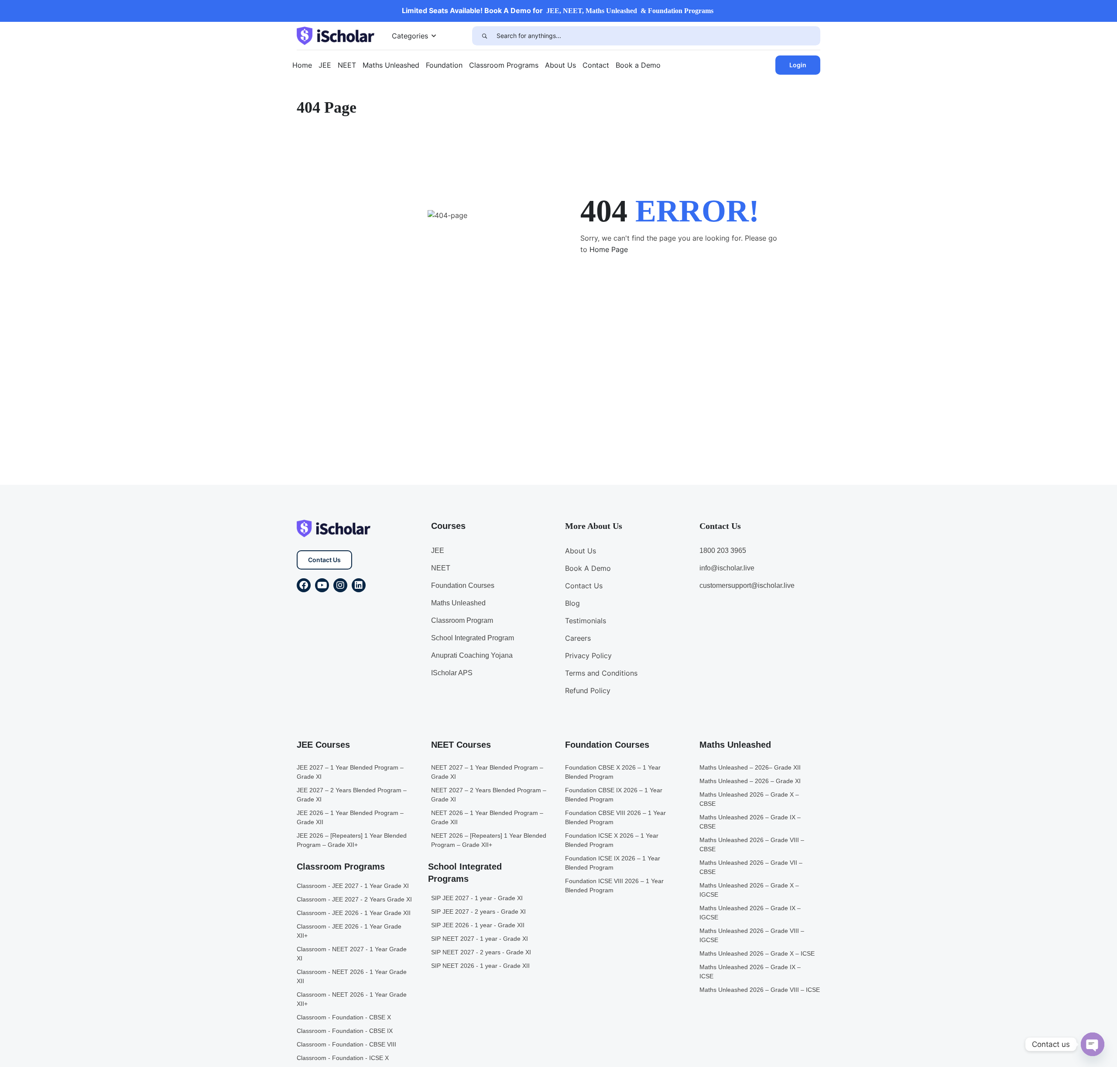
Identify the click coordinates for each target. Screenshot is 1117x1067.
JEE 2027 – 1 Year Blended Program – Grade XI (350, 772)
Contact (595, 65)
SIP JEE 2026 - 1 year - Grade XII (477, 925)
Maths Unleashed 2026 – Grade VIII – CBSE (751, 844)
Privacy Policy (588, 655)
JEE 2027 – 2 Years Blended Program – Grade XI (352, 795)
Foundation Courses (462, 585)
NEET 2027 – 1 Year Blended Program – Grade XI (487, 772)
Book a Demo (638, 65)
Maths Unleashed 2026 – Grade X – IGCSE (749, 890)
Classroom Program (462, 620)
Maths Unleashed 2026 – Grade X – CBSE (749, 799)
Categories (410, 35)
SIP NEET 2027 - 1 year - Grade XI (479, 938)
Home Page (608, 249)
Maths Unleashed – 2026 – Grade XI (750, 780)
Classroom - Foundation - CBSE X (344, 1017)
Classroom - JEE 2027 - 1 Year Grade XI (353, 885)
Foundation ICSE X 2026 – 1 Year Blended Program (611, 840)
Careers (578, 638)
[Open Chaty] (1092, 1044)
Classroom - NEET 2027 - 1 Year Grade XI (352, 954)
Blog (572, 603)
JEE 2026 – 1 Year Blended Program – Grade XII (350, 817)
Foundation (444, 65)
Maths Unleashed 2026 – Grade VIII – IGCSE (751, 935)
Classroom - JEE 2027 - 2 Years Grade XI (354, 899)
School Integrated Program (472, 638)
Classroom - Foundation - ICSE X (343, 1057)
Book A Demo (588, 568)
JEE (325, 65)
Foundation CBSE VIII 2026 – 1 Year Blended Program (615, 817)
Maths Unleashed (391, 65)
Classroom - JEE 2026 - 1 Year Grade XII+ (349, 931)
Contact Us (324, 559)
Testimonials (585, 620)
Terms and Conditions (601, 673)
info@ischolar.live (726, 568)
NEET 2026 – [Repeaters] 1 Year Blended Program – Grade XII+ (488, 840)
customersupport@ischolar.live (747, 585)
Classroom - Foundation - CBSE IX (345, 1030)
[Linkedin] (359, 585)
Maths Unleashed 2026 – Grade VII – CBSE (750, 867)
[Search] (484, 35)
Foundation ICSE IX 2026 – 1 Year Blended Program (612, 863)
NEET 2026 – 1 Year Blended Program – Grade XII (487, 817)
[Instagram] (340, 585)
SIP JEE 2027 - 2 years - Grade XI (478, 911)
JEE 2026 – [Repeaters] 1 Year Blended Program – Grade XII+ (352, 840)
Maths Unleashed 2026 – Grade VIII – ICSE (759, 989)
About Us (560, 65)
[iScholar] (335, 35)
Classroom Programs (503, 65)
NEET (347, 65)
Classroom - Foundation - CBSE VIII (346, 1044)
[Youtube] (322, 585)
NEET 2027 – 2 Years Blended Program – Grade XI (488, 795)
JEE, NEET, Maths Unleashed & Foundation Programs (630, 10)
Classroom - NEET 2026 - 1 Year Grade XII (352, 976)
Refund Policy (587, 690)
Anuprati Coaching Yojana (472, 655)
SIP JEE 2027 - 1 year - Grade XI (477, 897)
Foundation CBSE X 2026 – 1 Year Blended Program (613, 772)
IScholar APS (452, 673)
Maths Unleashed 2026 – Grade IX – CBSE (750, 822)
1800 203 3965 (722, 550)
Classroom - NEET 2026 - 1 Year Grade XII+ (352, 999)
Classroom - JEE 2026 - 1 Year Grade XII (354, 912)
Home (302, 65)
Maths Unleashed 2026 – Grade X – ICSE (757, 953)
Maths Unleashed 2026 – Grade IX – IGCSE (750, 913)
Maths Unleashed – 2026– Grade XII (750, 767)
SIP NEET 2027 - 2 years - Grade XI (481, 952)
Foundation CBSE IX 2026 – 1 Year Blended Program (613, 795)
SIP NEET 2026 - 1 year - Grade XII (480, 965)
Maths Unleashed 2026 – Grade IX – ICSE (750, 971)
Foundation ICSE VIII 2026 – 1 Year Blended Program (614, 885)
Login (797, 65)
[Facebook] (304, 585)
